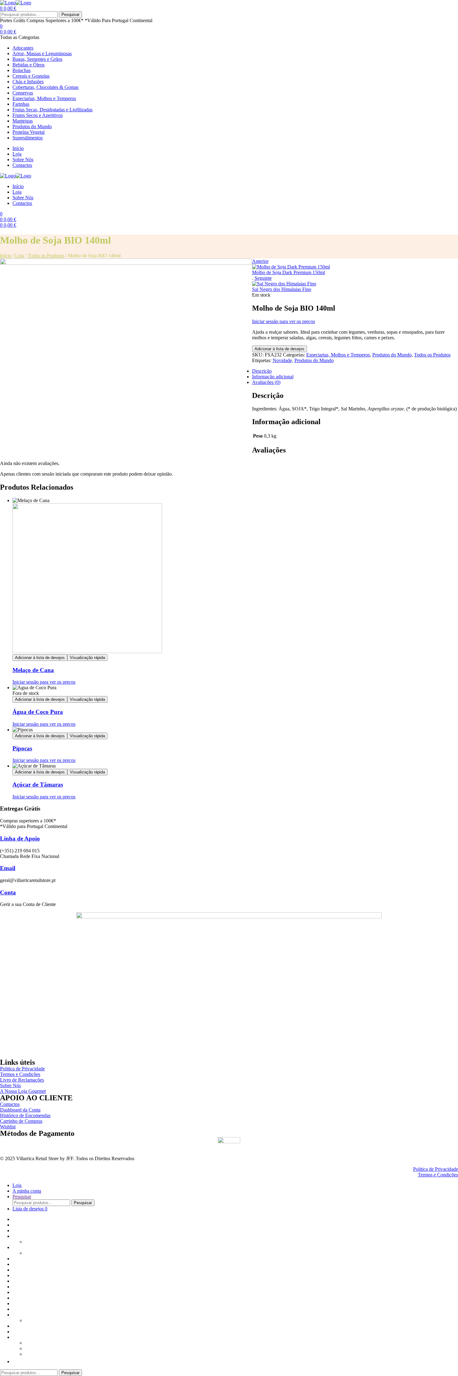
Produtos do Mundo (392, 354)
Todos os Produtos (46, 255)
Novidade (282, 360)
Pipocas (22, 748)
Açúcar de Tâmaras (37, 784)
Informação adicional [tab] (272, 376)
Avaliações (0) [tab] (266, 382)
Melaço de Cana (33, 670)
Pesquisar (70, 14)
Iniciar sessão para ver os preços (283, 321)
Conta (8, 892)
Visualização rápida (87, 657)
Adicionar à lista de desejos (279, 348)
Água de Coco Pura (37, 712)
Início (5, 255)
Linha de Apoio (20, 838)
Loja (19, 255)
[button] (15, 1361)
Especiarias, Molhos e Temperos (338, 354)
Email (7, 868)
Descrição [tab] (262, 371)
